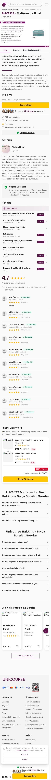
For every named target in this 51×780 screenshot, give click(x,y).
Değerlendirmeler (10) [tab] (32, 50)
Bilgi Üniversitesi (32, 721)
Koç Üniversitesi (32, 706)
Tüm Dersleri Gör (25, 656)
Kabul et (24, 755)
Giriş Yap (5, 702)
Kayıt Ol (5, 706)
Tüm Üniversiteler (33, 702)
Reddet (24, 760)
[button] (25, 214)
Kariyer (28, 743)
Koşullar (25, 195)
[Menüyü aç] (46, 4)
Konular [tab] (16, 50)
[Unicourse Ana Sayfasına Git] (4, 4)
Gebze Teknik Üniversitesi (11, 9)
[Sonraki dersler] (45, 630)
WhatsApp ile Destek (10, 743)
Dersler (5, 709)
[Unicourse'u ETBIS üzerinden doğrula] (35, 687)
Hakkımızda (30, 740)
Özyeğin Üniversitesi (34, 717)
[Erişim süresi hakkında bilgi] (33, 127)
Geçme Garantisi (27, 133)
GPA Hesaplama (8, 721)
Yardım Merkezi (8, 740)
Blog (4, 713)
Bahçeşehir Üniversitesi (35, 724)
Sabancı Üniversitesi (34, 709)
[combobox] (25, 4)
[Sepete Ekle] (17, 646)
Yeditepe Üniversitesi (34, 728)
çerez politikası (22, 750)
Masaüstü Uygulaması (11, 717)
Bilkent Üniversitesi (33, 713)
